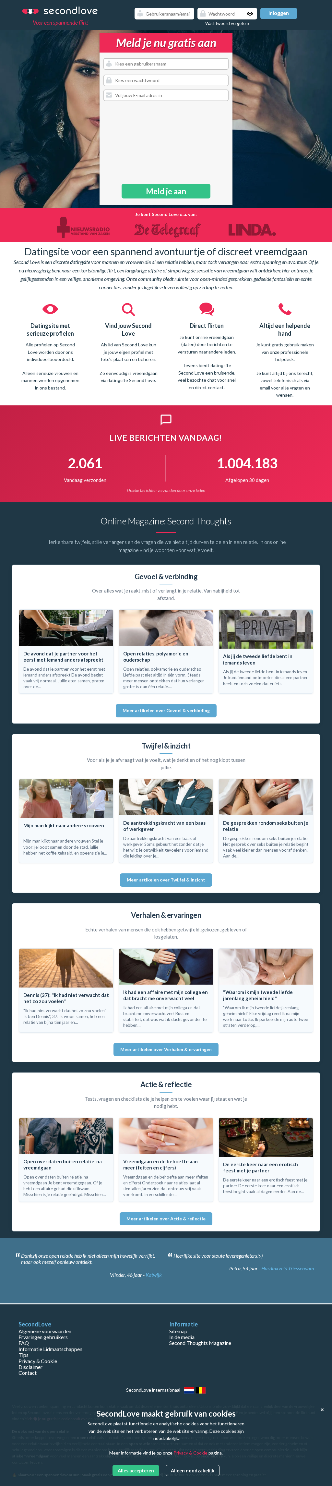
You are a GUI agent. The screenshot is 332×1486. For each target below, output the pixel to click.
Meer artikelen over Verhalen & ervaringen (166, 1049)
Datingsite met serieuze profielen (285, 329)
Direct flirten (129, 325)
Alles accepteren (136, 1470)
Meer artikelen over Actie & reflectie (166, 1218)
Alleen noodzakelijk (192, 1470)
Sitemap (178, 1331)
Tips (23, 1355)
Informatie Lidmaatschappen (50, 1349)
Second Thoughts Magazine (200, 1343)
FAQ (23, 1343)
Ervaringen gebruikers (43, 1337)
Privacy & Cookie (37, 1361)
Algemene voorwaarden (44, 1331)
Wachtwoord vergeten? (227, 23)
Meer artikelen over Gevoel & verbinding (166, 710)
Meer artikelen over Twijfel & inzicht (166, 879)
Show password (251, 13)
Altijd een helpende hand (206, 329)
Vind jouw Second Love (50, 329)
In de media (182, 1337)
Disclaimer (30, 1367)
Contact (27, 1373)
